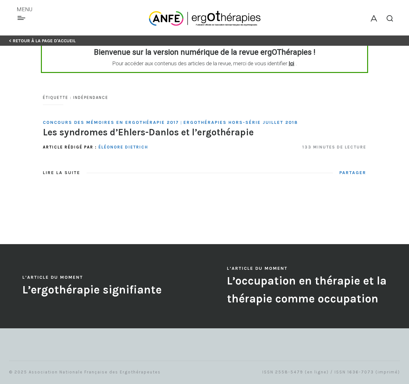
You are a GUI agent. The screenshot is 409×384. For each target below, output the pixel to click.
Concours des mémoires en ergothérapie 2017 (111, 122)
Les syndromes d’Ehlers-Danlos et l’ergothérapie (148, 132)
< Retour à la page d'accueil (42, 41)
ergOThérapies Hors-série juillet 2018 (240, 122)
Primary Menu (22, 18)
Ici (291, 63)
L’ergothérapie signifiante (92, 289)
